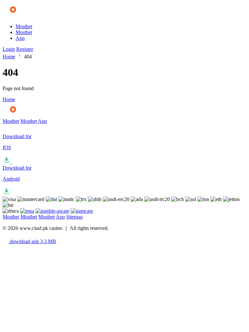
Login (9, 49)
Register (24, 49)
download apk (32, 241)
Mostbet (24, 26)
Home (9, 56)
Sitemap (74, 216)
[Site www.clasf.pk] (22, 15)
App (20, 38)
